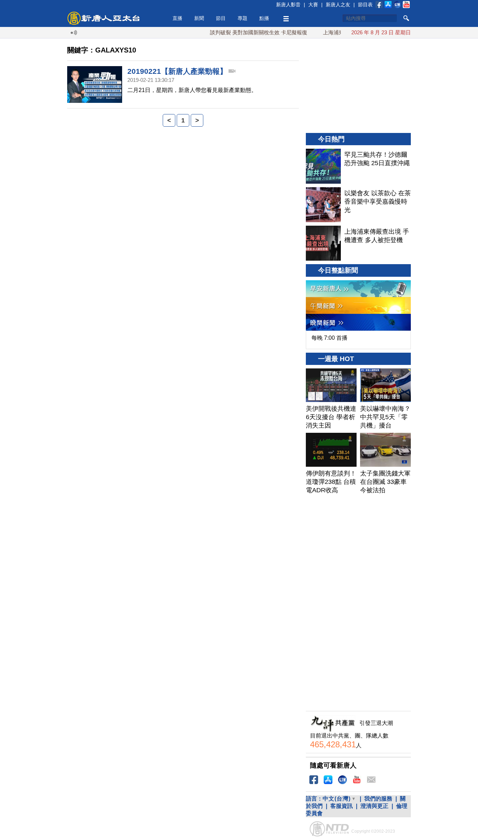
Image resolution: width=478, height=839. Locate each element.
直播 (177, 18)
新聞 (199, 18)
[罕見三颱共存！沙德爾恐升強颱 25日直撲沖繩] (323, 166)
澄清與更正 (374, 806)
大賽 (313, 4)
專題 (242, 18)
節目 (221, 18)
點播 (264, 18)
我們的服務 (378, 799)
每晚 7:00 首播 (329, 338)
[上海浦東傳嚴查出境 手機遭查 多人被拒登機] (323, 243)
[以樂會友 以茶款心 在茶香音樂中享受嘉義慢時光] (323, 204)
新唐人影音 (288, 4)
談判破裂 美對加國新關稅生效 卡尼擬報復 (247, 32)
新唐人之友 (338, 4)
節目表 (365, 4)
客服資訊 (341, 806)
